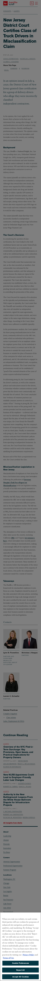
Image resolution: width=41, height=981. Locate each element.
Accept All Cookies (20, 977)
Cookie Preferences (20, 963)
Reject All (20, 970)
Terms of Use (8, 958)
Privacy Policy (28, 955)
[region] (20, 946)
